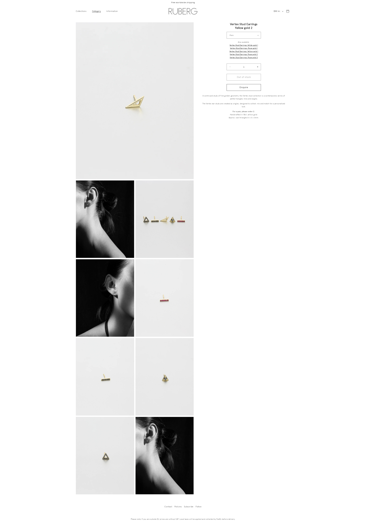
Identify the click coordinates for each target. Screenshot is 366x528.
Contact (168, 506)
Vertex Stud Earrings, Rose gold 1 (244, 48)
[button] (82, 11)
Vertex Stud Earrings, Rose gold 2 (244, 54)
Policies (178, 506)
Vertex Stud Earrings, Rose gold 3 (244, 58)
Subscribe (188, 506)
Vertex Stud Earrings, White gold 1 (244, 45)
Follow (199, 506)
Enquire (244, 87)
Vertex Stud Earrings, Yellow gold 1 (243, 51)
